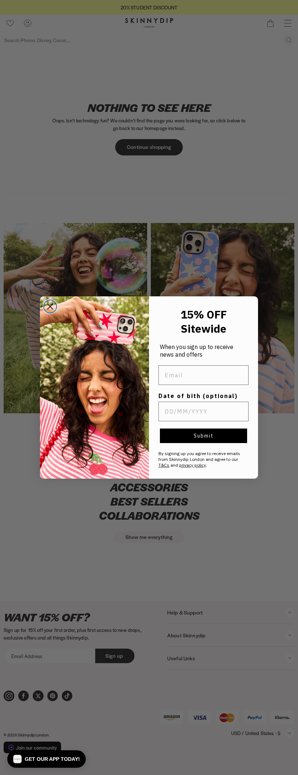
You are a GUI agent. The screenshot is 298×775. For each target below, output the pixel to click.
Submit (204, 436)
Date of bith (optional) (198, 395)
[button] (46, 759)
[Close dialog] (50, 306)
